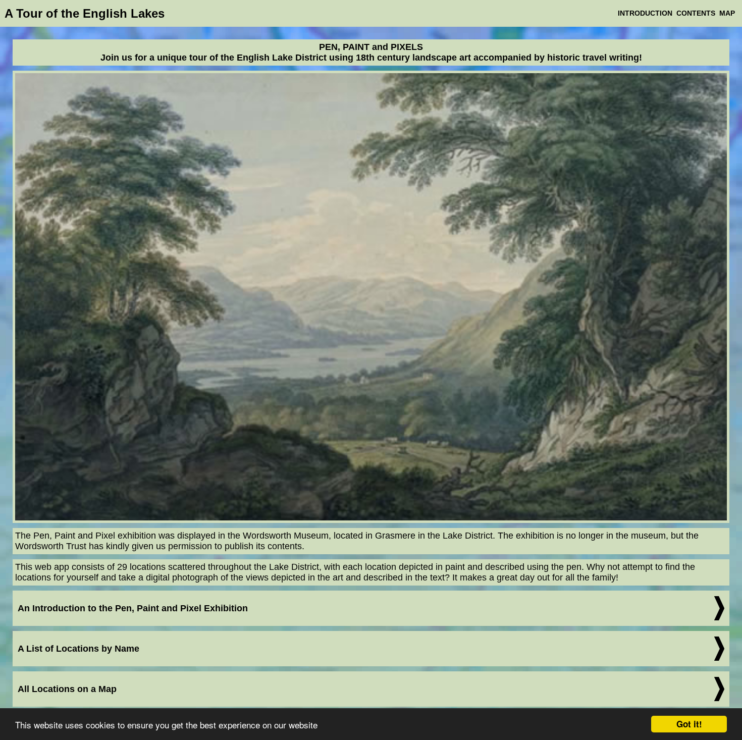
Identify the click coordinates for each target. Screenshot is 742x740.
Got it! (689, 724)
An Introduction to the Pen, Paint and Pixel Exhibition (133, 608)
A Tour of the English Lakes (85, 13)
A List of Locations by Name (78, 649)
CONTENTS (695, 13)
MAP (727, 13)
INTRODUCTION (645, 13)
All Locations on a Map (67, 689)
